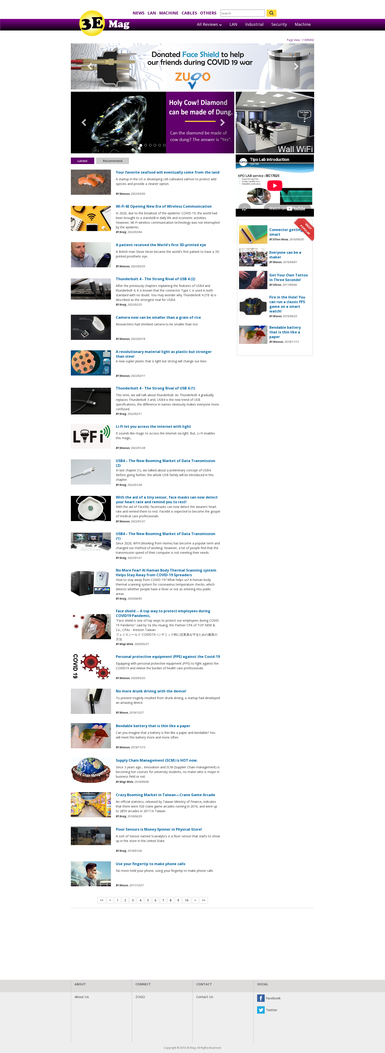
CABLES (189, 13)
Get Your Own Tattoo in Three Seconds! (288, 277)
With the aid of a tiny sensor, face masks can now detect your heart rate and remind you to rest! (167, 499)
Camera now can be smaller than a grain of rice (158, 317)
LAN (151, 13)
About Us (82, 996)
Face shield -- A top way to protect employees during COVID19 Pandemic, (163, 613)
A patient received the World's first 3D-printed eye (161, 244)
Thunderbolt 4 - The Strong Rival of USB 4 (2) (155, 278)
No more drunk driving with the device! (151, 691)
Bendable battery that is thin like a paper (153, 725)
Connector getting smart (286, 232)
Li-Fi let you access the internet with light (153, 426)
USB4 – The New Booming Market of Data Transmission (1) (165, 536)
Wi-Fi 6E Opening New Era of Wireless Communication (164, 206)
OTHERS (208, 13)
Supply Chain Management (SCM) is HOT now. (157, 760)
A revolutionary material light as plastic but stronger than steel (164, 354)
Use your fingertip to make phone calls (150, 863)
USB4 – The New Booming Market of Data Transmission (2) (165, 463)
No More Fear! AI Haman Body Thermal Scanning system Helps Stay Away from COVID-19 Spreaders (166, 572)
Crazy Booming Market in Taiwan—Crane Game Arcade (165, 794)
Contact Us (204, 996)
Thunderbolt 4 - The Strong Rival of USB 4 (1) (155, 388)
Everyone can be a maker (285, 255)
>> (203, 900)
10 (186, 900)
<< (101, 900)
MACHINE (168, 13)
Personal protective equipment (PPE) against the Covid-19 (168, 656)
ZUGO (140, 996)
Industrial (254, 24)
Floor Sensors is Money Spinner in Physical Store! (159, 829)
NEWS (138, 13)
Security (279, 24)
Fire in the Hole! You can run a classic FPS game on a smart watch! (287, 304)
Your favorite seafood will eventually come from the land (167, 172)
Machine (303, 24)
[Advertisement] (275, 390)
